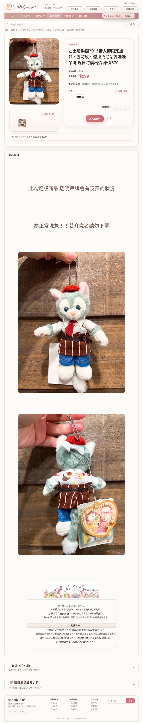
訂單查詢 (93, 706)
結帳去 (128, 15)
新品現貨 (40, 15)
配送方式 (53, 709)
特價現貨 (54, 15)
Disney (82, 71)
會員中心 (93, 703)
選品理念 (73, 706)
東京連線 (26, 15)
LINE (21, 711)
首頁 (11, 15)
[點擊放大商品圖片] (34, 71)
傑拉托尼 (80, 96)
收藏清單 (93, 709)
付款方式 (53, 706)
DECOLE (84, 15)
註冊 (133, 3)
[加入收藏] (109, 119)
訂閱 (129, 701)
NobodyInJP (15, 699)
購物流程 (53, 703)
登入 (126, 3)
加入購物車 (94, 118)
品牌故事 (73, 703)
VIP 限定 (69, 15)
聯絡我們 (73, 709)
